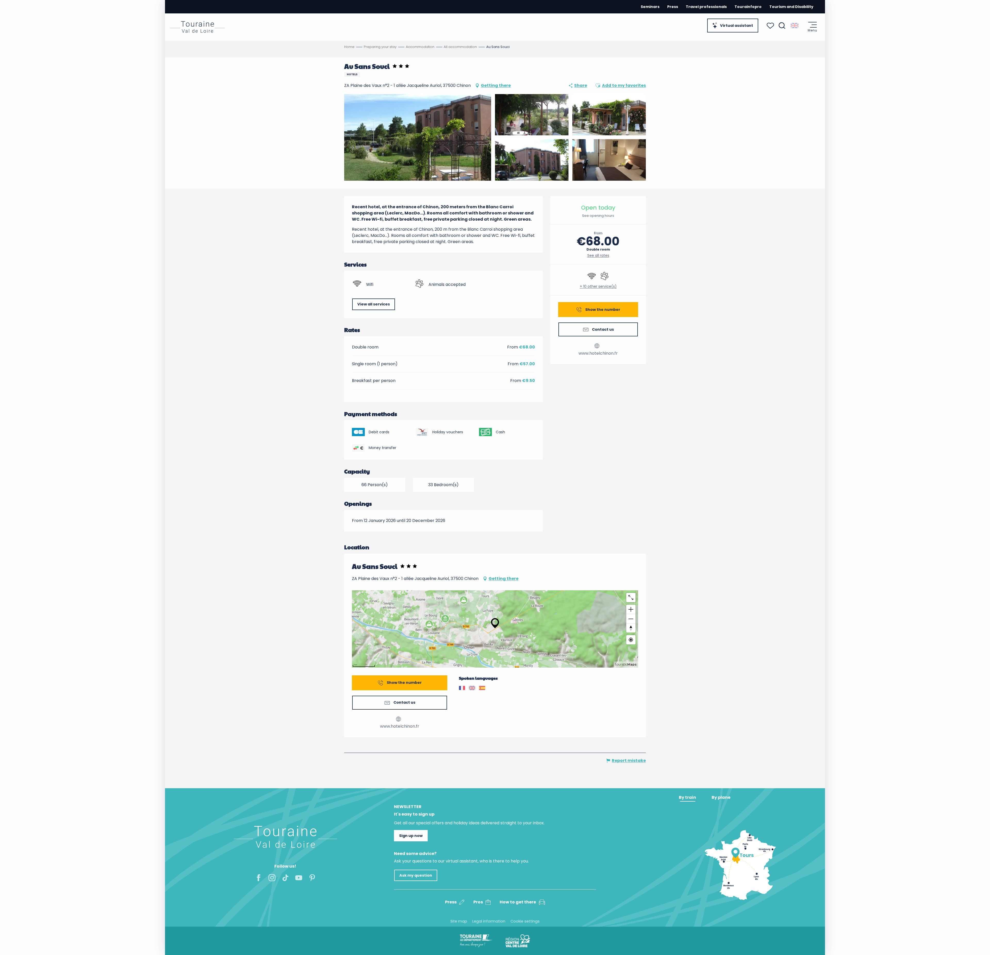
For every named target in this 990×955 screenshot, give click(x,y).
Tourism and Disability (791, 6)
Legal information (488, 921)
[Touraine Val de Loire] (197, 27)
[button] (782, 25)
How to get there (518, 902)
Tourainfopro (748, 6)
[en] (795, 25)
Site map (458, 921)
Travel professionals (706, 6)
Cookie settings (525, 921)
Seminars (650, 6)
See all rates (598, 255)
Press (672, 6)
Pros (478, 902)
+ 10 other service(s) (598, 286)
